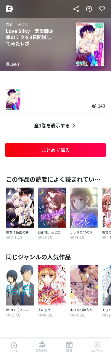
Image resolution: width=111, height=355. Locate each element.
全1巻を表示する (52, 125)
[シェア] (76, 9)
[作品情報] (89, 9)
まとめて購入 (55, 149)
